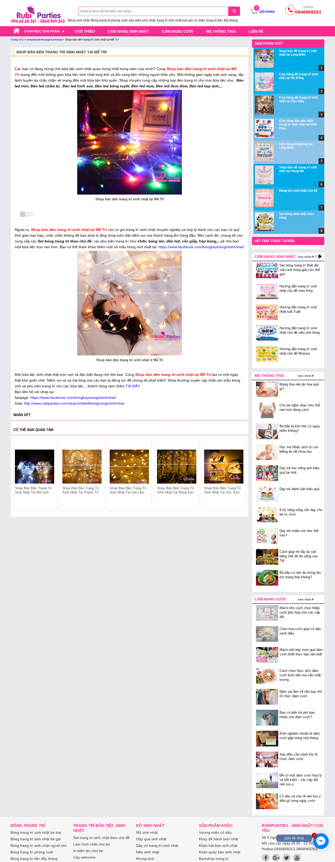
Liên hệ (256, 31)
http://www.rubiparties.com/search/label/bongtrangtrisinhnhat (74, 403)
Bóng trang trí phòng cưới (31, 852)
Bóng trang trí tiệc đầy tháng (34, 859)
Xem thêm (304, 256)
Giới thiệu (85, 31)
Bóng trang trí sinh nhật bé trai (35, 832)
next (239, 475)
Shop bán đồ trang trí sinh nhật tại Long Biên (298, 52)
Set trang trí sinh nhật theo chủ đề (101, 838)
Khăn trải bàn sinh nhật (218, 845)
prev (19, 475)
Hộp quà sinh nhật (151, 839)
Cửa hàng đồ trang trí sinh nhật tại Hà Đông (298, 76)
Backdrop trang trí (214, 859)
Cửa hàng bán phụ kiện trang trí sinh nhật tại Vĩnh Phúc (298, 124)
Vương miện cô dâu (215, 832)
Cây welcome (84, 857)
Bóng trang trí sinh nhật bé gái (35, 839)
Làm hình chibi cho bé (91, 844)
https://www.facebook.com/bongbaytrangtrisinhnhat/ (201, 247)
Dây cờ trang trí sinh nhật (157, 845)
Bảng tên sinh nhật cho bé (298, 190)
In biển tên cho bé (88, 851)
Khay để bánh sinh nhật (218, 839)
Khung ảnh (145, 859)
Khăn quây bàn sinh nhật (219, 852)
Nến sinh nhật (147, 852)
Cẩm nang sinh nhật (128, 31)
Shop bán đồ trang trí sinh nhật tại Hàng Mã (298, 169)
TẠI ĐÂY (132, 386)
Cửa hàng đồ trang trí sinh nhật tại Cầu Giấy (298, 99)
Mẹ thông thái (221, 31)
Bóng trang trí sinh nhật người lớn (38, 845)
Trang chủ (17, 39)
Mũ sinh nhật (147, 832)
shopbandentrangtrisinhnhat (44, 39)
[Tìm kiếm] (234, 11)
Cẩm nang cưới (177, 31)
